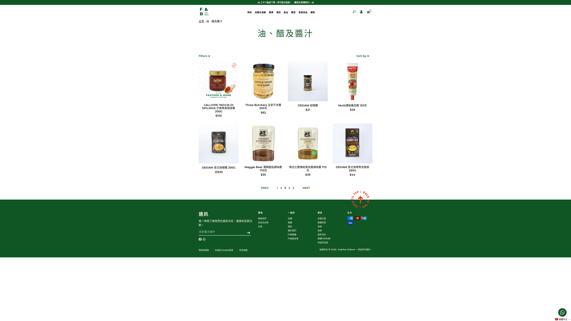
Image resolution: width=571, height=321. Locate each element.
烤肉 (249, 12)
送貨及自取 (263, 222)
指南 (320, 230)
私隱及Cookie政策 (224, 250)
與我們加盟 (323, 242)
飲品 (286, 12)
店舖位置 (322, 218)
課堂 (290, 226)
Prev (265, 188)
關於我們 (292, 230)
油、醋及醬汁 (214, 21)
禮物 (312, 12)
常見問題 (243, 250)
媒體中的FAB (324, 238)
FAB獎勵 (292, 234)
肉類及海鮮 (260, 12)
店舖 (290, 218)
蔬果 (271, 12)
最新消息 (322, 234)
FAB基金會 (293, 238)
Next (306, 188)
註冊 (260, 226)
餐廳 (290, 222)
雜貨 (293, 12)
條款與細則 (204, 250)
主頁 (201, 21)
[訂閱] (249, 233)
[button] (563, 319)
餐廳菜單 (322, 222)
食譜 (320, 226)
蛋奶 (278, 12)
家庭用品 (303, 12)
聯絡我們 (262, 218)
